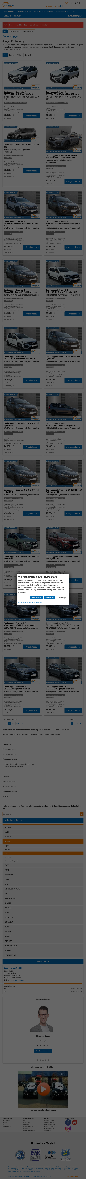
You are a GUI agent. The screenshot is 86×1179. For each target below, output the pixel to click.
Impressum (38, 602)
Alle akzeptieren (36, 597)
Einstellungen (62, 597)
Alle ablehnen (49, 597)
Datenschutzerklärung (25, 602)
